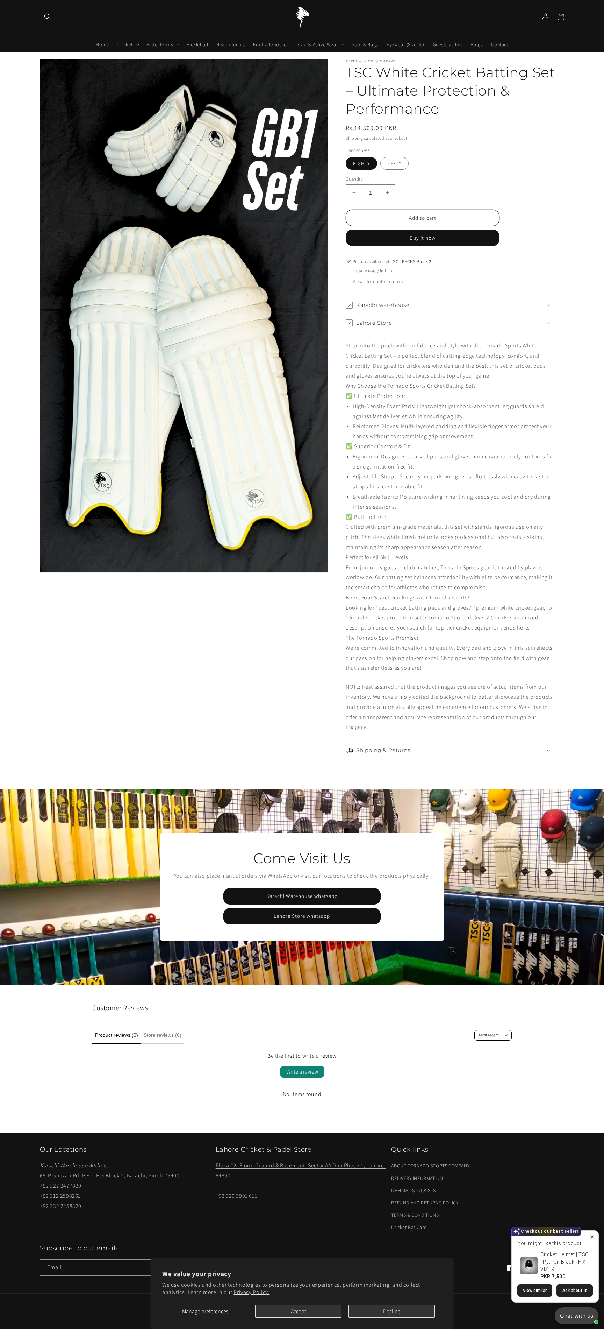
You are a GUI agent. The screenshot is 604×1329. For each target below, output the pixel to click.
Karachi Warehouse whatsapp (302, 896)
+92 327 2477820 (60, 1185)
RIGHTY (361, 163)
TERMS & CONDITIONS (415, 1215)
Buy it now (423, 237)
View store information (378, 281)
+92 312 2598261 (60, 1196)
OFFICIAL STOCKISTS (413, 1190)
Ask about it (574, 1290)
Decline (392, 1311)
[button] (47, 16)
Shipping (354, 138)
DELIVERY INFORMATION (417, 1178)
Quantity (354, 179)
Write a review (302, 1071)
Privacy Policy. (251, 1292)
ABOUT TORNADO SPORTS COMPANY (430, 1165)
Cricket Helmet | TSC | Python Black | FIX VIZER (564, 1262)
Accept (298, 1311)
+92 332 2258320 (60, 1206)
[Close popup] (592, 1237)
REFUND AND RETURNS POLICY (424, 1203)
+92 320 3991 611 (237, 1196)
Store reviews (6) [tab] (162, 1035)
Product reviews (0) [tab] (116, 1035)
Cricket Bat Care (409, 1227)
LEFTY (394, 163)
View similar (535, 1290)
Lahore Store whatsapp (302, 916)
